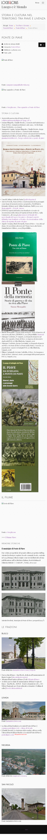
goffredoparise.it (30, 199)
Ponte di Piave (15, 47)
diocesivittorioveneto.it (20, 677)
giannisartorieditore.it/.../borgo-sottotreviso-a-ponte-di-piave (23, 138)
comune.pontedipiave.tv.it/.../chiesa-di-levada (17, 728)
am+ (26, 830)
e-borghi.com (11, 532)
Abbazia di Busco (33, 679)
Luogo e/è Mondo (14, 7)
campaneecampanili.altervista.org (17, 85)
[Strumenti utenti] (41, 45)
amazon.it (40, 334)
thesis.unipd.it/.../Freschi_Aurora (13, 208)
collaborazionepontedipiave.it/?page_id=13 (16, 120)
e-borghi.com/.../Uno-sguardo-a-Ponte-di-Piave (23, 107)
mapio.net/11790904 (20, 776)
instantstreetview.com (13, 721)
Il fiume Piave (10, 537)
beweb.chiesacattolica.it (14, 688)
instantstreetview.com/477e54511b (24, 670)
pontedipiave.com (8, 735)
